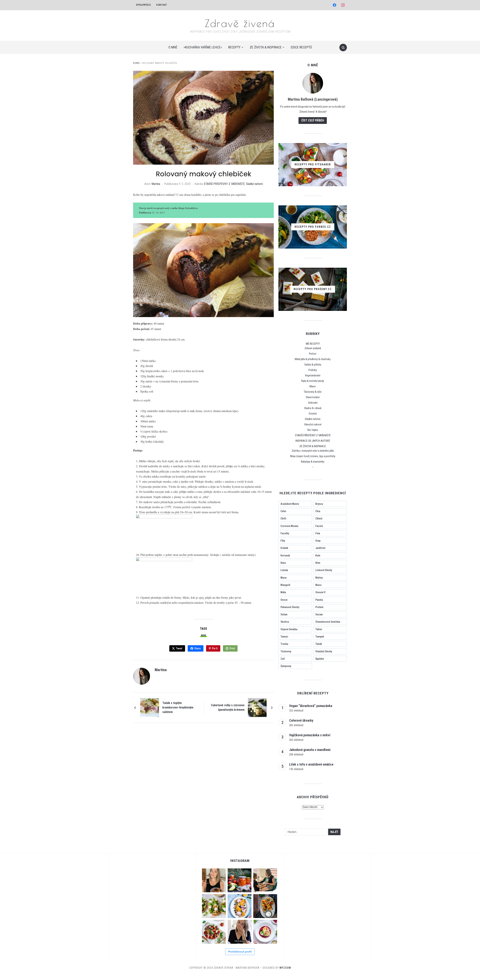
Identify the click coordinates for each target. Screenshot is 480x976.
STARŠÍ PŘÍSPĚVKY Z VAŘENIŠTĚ (224, 184)
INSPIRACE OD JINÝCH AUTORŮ (313, 440)
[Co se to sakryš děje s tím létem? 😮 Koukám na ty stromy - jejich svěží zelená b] (239, 880)
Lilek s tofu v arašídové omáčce (311, 764)
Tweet (179, 648)
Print (232, 648)
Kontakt (161, 4)
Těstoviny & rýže (313, 391)
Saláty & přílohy (312, 364)
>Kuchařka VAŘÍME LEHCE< (203, 47)
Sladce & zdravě (312, 408)
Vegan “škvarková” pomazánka (310, 706)
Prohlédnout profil (240, 951)
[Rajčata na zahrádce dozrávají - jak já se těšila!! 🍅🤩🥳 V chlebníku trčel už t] (214, 932)
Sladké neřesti (254, 184)
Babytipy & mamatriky (312, 461)
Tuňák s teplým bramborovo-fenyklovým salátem (177, 707)
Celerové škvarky (301, 720)
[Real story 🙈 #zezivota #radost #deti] (265, 880)
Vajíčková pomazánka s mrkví (309, 735)
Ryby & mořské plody (312, 381)
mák (203, 635)
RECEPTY (234, 47)
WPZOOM (285, 967)
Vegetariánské (312, 375)
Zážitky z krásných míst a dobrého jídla (313, 450)
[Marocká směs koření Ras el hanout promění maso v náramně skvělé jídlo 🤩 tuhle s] (265, 906)
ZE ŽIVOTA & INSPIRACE (266, 47)
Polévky (312, 370)
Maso (313, 386)
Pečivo (312, 353)
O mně (172, 47)
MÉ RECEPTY (313, 343)
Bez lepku (313, 430)
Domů (136, 63)
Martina (156, 184)
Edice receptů (301, 47)
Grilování (312, 402)
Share (197, 648)
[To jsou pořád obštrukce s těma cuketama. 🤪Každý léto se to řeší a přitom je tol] (214, 906)
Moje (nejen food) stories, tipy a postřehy (312, 456)
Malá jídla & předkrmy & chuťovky (313, 359)
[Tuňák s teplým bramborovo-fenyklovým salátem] (149, 707)
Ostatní (313, 413)
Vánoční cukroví (312, 424)
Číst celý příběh (312, 120)
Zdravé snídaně (312, 348)
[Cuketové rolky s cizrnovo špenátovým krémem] (257, 707)
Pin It (215, 648)
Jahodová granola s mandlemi (310, 750)
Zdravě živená (240, 23)
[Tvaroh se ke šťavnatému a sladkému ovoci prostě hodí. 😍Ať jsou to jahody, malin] (265, 932)
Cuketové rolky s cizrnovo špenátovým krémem (227, 707)
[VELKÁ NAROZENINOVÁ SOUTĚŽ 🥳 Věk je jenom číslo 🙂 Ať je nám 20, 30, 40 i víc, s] (239, 932)
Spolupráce (143, 4)
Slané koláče (313, 397)
